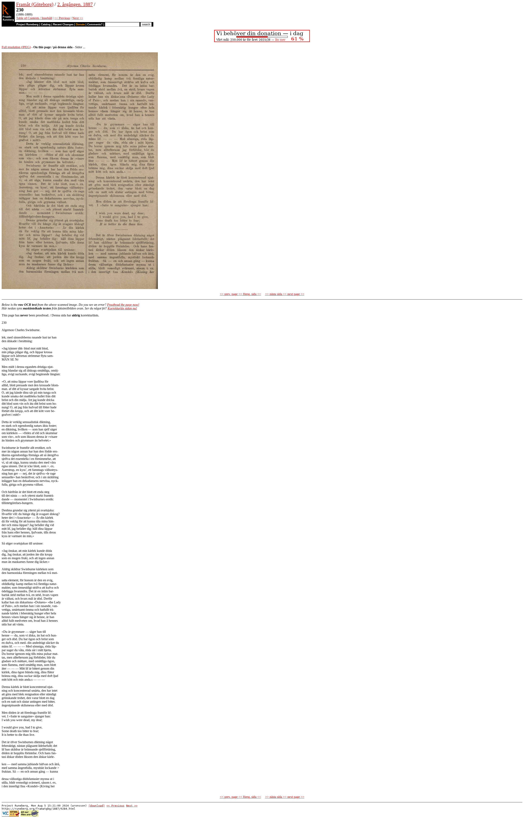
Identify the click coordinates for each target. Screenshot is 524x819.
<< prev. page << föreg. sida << (240, 294)
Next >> (77, 18)
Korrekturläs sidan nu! (122, 308)
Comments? (95, 24)
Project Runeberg (27, 24)
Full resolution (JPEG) (16, 47)
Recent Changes (63, 24)
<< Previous (62, 18)
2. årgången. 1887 (75, 4)
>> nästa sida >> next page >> (284, 294)
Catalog (46, 24)
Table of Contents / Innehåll (34, 18)
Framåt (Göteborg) (34, 4)
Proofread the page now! (123, 304)
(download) (96, 805)
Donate (80, 24)
